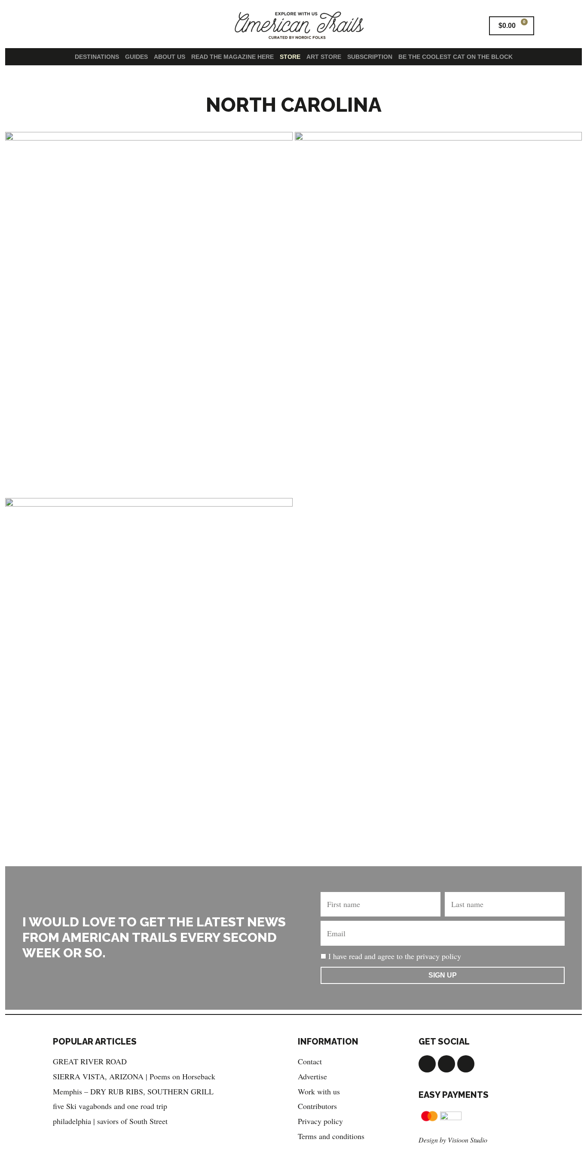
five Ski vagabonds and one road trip (110, 1106)
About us (169, 56)
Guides (136, 56)
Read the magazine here (232, 56)
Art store (323, 56)
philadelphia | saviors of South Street (110, 1121)
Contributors (317, 1106)
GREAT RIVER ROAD (90, 1061)
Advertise (312, 1076)
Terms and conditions (331, 1136)
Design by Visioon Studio (453, 1139)
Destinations (97, 56)
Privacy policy (320, 1121)
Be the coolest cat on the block (455, 56)
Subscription (369, 56)
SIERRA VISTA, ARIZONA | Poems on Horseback (134, 1076)
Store (290, 56)
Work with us (319, 1091)
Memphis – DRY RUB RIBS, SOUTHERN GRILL (133, 1091)
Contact (310, 1061)
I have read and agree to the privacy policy (394, 956)
